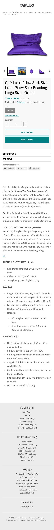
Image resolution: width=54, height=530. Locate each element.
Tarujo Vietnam (21, 518)
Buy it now (27, 139)
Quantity (9, 120)
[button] (11, 71)
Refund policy (13, 520)
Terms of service (26, 520)
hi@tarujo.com (27, 506)
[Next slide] (49, 71)
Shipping (21, 102)
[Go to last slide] (5, 71)
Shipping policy (41, 520)
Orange (10, 110)
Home (5, 13)
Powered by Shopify (36, 518)
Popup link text (12, 116)
